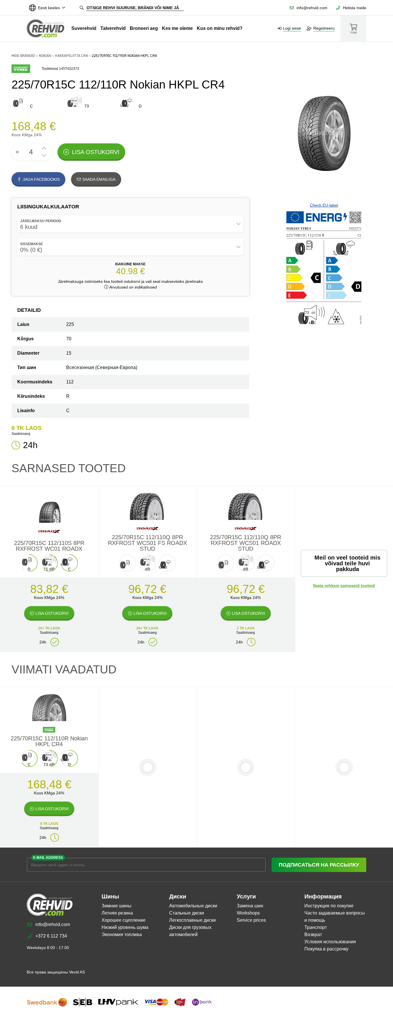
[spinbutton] (32, 152)
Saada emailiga (98, 179)
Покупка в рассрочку (326, 948)
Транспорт (315, 927)
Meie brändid (23, 56)
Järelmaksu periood (40, 221)
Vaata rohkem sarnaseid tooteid (344, 585)
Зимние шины (116, 905)
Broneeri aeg (144, 28)
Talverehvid (113, 28)
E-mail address (48, 858)
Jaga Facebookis (41, 179)
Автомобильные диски (193, 905)
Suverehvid (83, 28)
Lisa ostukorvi (95, 152)
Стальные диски (186, 913)
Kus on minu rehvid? (220, 28)
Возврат (313, 934)
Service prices (251, 920)
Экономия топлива (122, 934)
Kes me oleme (177, 28)
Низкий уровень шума (125, 927)
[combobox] (130, 224)
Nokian (45, 56)
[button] (44, 148)
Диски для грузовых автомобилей (190, 931)
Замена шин (250, 905)
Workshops (248, 913)
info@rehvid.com (312, 7)
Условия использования (330, 941)
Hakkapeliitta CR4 (71, 56)
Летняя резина (117, 913)
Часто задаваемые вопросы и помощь (334, 917)
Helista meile (354, 7)
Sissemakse (31, 244)
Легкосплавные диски (192, 920)
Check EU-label (324, 205)
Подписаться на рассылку (319, 865)
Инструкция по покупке (329, 905)
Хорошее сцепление (124, 920)
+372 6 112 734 (51, 936)
